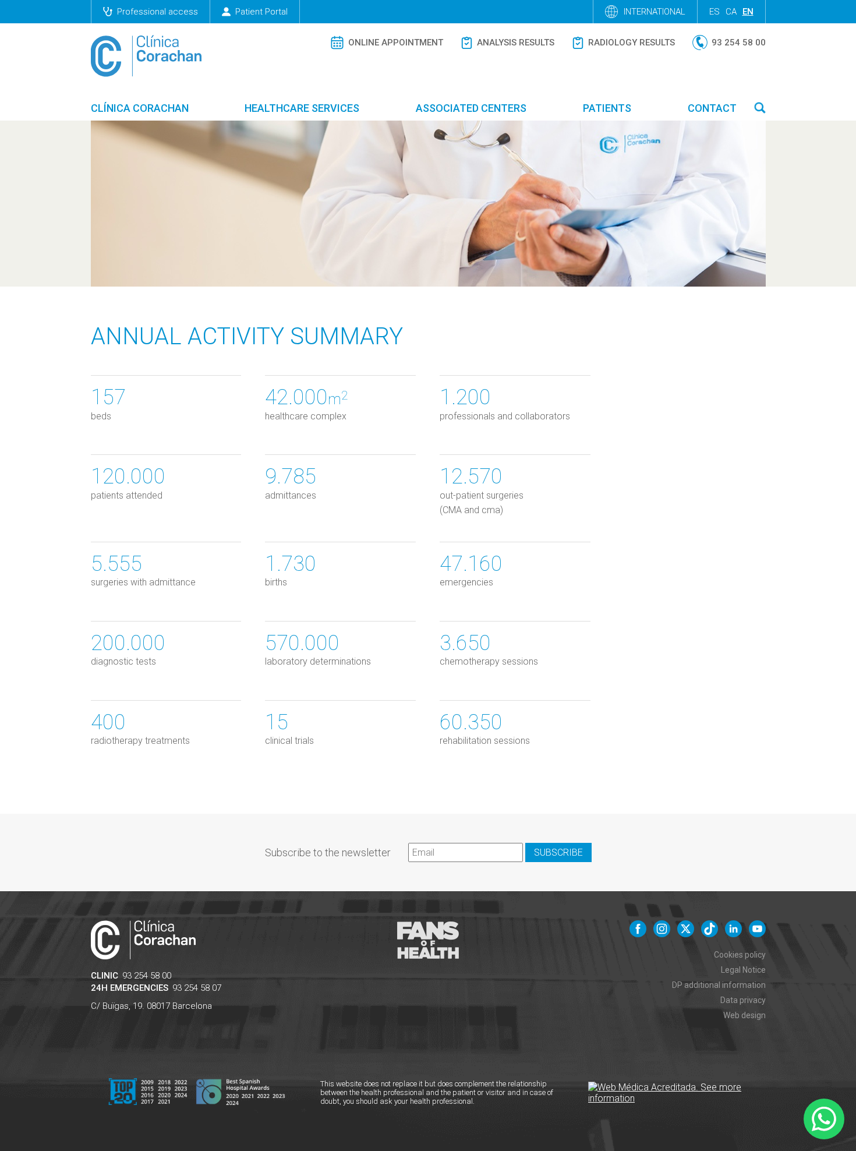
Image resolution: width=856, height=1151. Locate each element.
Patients (607, 108)
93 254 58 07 (196, 988)
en (748, 11)
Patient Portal (261, 11)
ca (731, 11)
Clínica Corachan (140, 108)
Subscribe (558, 852)
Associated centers (471, 108)
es (714, 11)
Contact (712, 108)
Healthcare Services (302, 108)
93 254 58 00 (146, 975)
